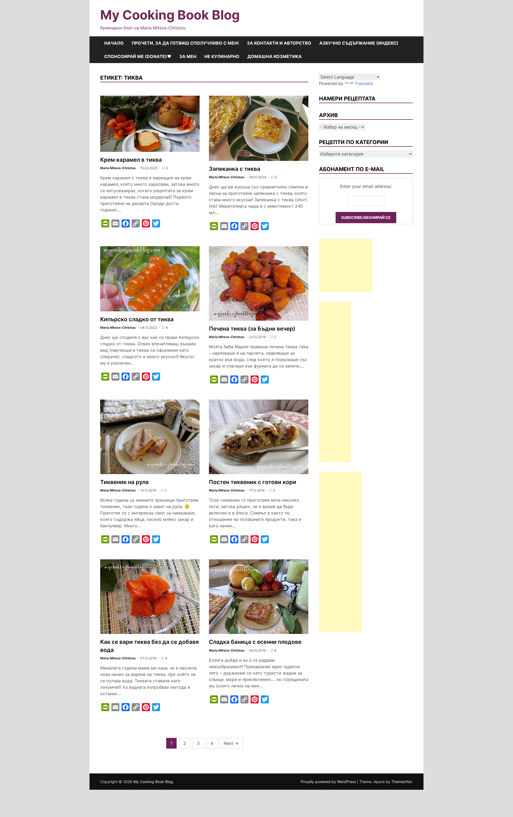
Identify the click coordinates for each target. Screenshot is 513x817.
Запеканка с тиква (234, 168)
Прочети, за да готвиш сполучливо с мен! (185, 43)
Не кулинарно (221, 56)
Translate (364, 83)
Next (231, 743)
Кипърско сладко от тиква (137, 319)
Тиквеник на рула (124, 482)
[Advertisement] (345, 265)
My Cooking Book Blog (170, 15)
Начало (114, 43)
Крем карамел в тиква (131, 159)
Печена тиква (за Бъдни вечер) (252, 328)
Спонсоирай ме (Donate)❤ (137, 56)
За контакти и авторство (279, 43)
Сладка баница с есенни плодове (255, 641)
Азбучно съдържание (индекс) (358, 43)
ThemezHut (401, 781)
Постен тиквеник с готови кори (252, 482)
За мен (187, 56)
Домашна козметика (274, 56)
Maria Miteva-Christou (117, 168)
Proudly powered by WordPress (329, 781)
